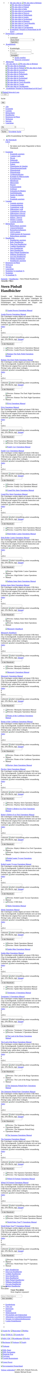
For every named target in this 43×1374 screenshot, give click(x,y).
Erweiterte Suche (15, 132)
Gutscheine (10, 123)
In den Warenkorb (8, 344)
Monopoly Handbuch (9, 633)
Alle (7, 107)
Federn (12, 164)
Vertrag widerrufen (8, 1370)
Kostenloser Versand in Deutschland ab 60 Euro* (24, 88)
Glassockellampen (16, 228)
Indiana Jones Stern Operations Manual (15, 585)
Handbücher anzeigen (18, 240)
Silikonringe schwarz (17, 213)
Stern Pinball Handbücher (19, 252)
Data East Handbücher (18, 244)
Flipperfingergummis (17, 215)
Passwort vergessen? (22, 60)
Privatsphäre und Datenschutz (16, 1315)
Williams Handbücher (18, 254)
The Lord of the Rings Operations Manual (16, 1042)
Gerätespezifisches (17, 174)
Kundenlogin (10, 44)
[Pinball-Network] (10, 92)
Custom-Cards (15, 156)
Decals (12, 158)
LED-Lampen (15, 232)
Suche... (4, 132)
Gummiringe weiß (16, 207)
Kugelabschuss (15, 179)
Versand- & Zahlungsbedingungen (18, 1319)
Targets (12, 197)
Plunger (13, 185)
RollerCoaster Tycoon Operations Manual (16, 864)
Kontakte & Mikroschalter (19, 176)
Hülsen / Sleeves (16, 218)
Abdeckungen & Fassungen (20, 234)
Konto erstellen (20, 58)
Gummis (9, 111)
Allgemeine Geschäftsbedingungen (18, 1317)
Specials (8, 121)
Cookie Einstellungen (13, 1321)
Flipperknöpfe (15, 170)
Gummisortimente (16, 205)
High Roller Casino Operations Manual (15, 538)
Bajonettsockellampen (18, 230)
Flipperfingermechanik (18, 168)
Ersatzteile (9, 109)
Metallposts (14, 181)
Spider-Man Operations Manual (12, 953)
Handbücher (10, 115)
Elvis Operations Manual (10, 407)
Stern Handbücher (16, 250)
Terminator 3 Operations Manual (13, 997)
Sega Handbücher (16, 248)
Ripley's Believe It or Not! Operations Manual (17, 815)
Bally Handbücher (16, 242)
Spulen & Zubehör (17, 195)
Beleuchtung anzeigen (18, 226)
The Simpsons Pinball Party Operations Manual (18, 1092)
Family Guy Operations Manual (12, 451)
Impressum (9, 1309)
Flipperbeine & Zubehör (19, 166)
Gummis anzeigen (16, 203)
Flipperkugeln (15, 172)
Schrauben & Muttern (18, 191)
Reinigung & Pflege (13, 117)
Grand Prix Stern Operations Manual (14, 494)
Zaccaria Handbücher (18, 256)
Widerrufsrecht (11, 1313)
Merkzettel (10, 62)
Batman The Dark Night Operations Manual (17, 360)
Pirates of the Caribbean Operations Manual (17, 722)
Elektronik (14, 160)
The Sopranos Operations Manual (13, 1139)
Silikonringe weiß (16, 209)
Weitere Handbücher (17, 259)
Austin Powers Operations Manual (13, 314)
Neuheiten (9, 271)
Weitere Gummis (16, 220)
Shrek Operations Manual (10, 910)
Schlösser (13, 189)
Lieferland (14, 38)
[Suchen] (2, 129)
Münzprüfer (14, 183)
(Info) (3, 327)
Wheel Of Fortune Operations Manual (14, 1183)
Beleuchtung (10, 113)
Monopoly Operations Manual (12, 676)
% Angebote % (18, 271)
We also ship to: (16, 3)
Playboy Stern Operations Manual (13, 769)
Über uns (9, 1307)
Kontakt (8, 1311)
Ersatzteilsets (14, 162)
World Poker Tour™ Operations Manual (15, 1226)
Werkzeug (9, 119)
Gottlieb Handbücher (17, 246)
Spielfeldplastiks (16, 193)
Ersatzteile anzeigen (17, 154)
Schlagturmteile (15, 187)
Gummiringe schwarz (18, 211)
